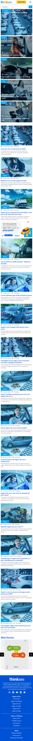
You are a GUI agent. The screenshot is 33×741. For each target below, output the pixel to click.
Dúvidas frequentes (16, 733)
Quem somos (16, 718)
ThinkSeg (15, 146)
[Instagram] (9, 692)
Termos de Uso (16, 735)
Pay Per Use (16, 699)
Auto (6, 11)
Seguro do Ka (16, 708)
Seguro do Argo (16, 711)
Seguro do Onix (16, 703)
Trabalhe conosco (16, 720)
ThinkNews (16, 725)
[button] (21, 2)
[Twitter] (24, 692)
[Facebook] (13, 692)
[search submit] (30, 6)
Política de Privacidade (16, 737)
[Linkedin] (21, 692)
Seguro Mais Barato (16, 701)
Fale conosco (16, 723)
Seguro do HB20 (16, 706)
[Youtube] (17, 692)
